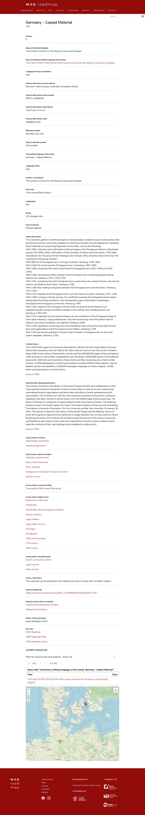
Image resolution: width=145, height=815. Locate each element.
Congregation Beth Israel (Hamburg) (43, 488)
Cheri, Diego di (33, 467)
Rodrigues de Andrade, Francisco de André (46, 471)
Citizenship (31, 505)
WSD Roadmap (26, 10)
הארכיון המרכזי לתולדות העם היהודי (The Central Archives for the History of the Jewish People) (70, 63)
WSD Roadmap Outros (37, 641)
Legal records (32, 564)
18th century (32, 548)
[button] (85, 704)
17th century (32, 543)
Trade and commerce (36, 538)
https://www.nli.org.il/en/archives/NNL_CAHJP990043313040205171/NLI (61, 592)
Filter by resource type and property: (43, 656)
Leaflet (98, 760)
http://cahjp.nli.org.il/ (36, 110)
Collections (73, 10)
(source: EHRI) (32, 374)
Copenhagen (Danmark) (37, 440)
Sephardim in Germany (37, 500)
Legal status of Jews (35, 524)
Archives (86, 10)
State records (32, 569)
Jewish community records (38, 559)
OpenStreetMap (107, 760)
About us (40, 10)
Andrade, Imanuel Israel (37, 457)
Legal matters (32, 519)
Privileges (31, 528)
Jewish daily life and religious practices (44, 509)
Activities (60, 10)
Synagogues (32, 533)
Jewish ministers (34, 514)
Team (50, 10)
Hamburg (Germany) (36, 445)
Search (142, 16)
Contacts (112, 10)
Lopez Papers (98, 10)
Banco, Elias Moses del (37, 462)
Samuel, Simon (33, 476)
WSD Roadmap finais (36, 636)
